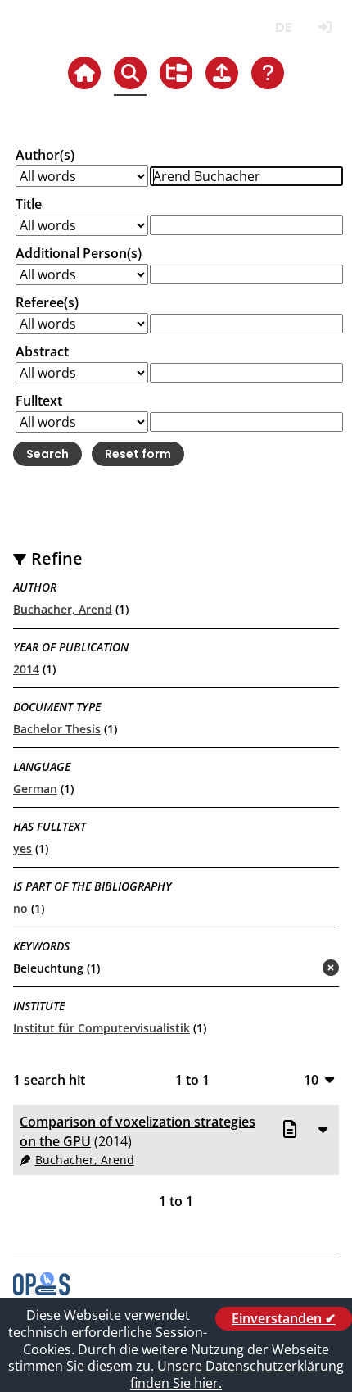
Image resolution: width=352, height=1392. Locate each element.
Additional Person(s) (79, 253)
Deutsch (283, 27)
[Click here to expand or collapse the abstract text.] (322, 1129)
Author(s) (45, 155)
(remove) (298, 969)
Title (29, 204)
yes (22, 848)
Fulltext (39, 401)
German (35, 788)
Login (324, 27)
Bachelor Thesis (57, 729)
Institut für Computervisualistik (101, 1028)
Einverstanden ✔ (284, 1318)
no (20, 908)
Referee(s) (47, 302)
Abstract (42, 351)
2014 (26, 669)
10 (311, 1079)
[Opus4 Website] (41, 1290)
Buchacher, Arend (62, 609)
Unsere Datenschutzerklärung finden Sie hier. (237, 1374)
